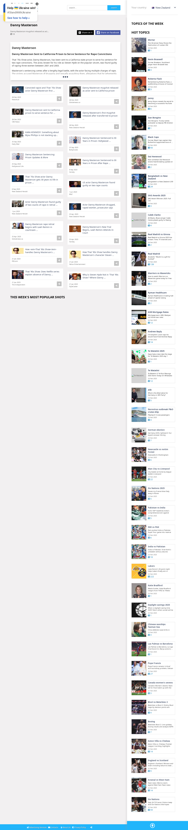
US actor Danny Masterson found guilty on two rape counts (99, 184)
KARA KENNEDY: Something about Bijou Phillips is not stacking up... (42, 134)
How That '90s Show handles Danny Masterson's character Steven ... (100, 253)
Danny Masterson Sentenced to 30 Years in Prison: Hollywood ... (99, 139)
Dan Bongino (154, 117)
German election (156, 428)
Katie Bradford (155, 584)
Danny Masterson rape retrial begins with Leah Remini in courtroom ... (39, 227)
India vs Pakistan (156, 545)
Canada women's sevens (160, 681)
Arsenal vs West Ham (158, 778)
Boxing (151, 720)
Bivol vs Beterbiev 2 (158, 701)
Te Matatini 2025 (156, 351)
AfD (150, 390)
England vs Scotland (158, 759)
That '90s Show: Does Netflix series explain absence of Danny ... (42, 273)
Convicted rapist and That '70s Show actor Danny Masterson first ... (43, 89)
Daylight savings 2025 (159, 603)
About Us (66, 827)
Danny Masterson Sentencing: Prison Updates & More (40, 156)
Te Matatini (153, 370)
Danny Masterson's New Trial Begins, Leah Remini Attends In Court (98, 230)
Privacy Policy (80, 827)
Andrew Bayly (155, 331)
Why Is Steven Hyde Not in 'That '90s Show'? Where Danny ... (100, 276)
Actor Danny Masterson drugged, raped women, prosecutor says (99, 206)
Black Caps (153, 137)
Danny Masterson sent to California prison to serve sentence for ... (42, 111)
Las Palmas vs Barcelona (160, 642)
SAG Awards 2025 (157, 195)
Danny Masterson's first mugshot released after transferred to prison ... (100, 115)
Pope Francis (154, 662)
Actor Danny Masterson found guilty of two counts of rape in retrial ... (43, 203)
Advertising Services (38, 827)
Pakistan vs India (156, 506)
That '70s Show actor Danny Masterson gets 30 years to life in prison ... (41, 179)
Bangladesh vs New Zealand (158, 177)
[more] (65, 76)
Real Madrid (154, 253)
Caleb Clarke (154, 215)
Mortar (151, 40)
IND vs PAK (153, 526)
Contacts (54, 827)
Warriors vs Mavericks (159, 273)
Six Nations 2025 (156, 487)
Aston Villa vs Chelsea (159, 740)
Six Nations (153, 798)
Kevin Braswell (155, 59)
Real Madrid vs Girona (159, 234)
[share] (116, 101)
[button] (164, 7)
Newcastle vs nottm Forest (158, 449)
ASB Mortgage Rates (158, 312)
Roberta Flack (155, 78)
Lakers (151, 565)
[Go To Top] (152, 825)
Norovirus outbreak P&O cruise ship (160, 410)
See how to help (17, 18)
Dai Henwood (155, 156)
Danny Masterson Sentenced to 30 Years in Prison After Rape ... (99, 162)
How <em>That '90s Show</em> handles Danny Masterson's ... (40, 251)
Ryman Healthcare (157, 292)
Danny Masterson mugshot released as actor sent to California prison (100, 89)
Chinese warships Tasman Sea (157, 624)
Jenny (151, 98)
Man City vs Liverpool (159, 467)
